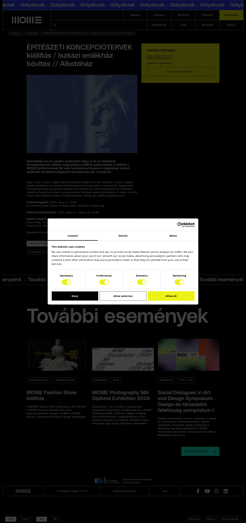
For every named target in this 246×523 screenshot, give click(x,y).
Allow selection (123, 296)
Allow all (171, 296)
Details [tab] (123, 235)
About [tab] (173, 235)
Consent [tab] (73, 235)
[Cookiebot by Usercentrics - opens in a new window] (180, 224)
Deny (75, 296)
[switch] (104, 282)
